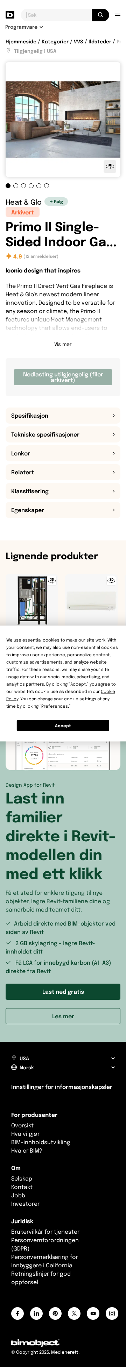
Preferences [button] (54, 706)
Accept (63, 725)
